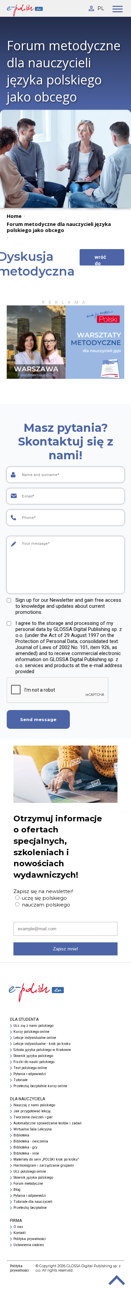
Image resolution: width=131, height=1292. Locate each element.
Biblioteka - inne (26, 1153)
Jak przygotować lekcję (31, 1111)
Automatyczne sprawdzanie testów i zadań (47, 1123)
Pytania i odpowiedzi (29, 1074)
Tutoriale (20, 1080)
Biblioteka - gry (25, 1147)
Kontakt (19, 1233)
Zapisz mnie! (65, 948)
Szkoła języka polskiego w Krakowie (42, 1050)
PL (100, 8)
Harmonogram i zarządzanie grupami (43, 1165)
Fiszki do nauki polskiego (33, 1062)
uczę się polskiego (43, 898)
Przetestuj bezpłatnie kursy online (40, 1086)
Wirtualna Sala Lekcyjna (32, 1129)
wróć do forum (102, 260)
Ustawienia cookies (28, 1245)
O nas (18, 1227)
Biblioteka (21, 1135)
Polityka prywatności (29, 1239)
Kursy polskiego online (31, 1032)
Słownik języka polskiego (33, 1056)
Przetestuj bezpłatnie (30, 1208)
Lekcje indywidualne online (34, 1038)
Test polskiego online (30, 1068)
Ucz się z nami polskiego (33, 1025)
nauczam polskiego (45, 905)
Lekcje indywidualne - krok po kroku (42, 1044)
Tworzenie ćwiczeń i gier (33, 1117)
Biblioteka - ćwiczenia (30, 1141)
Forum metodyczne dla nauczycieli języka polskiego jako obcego (59, 227)
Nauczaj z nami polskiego (34, 1105)
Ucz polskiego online (29, 1171)
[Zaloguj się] (90, 7)
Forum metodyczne (28, 1183)
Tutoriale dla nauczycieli (32, 1201)
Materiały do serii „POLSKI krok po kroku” (46, 1159)
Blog (16, 1189)
